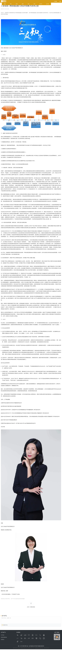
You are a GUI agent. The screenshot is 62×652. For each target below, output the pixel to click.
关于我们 (2, 635)
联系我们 (2, 639)
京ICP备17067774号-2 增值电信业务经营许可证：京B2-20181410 (38, 647)
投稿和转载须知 (4, 637)
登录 (2, 625)
